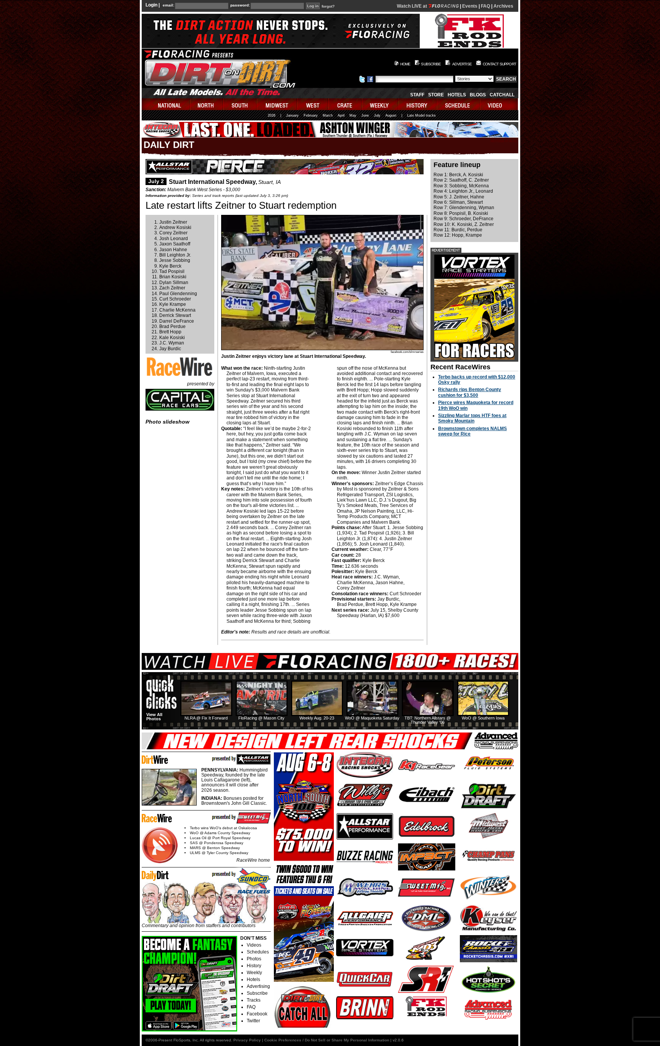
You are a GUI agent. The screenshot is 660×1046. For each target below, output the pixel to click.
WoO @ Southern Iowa (483, 718)
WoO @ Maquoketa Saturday (372, 718)
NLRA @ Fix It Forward (206, 718)
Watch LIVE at (412, 6)
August (390, 115)
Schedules (258, 952)
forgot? (328, 6)
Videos (254, 945)
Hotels (457, 94)
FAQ (485, 6)
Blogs (478, 94)
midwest (277, 104)
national (166, 104)
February (311, 115)
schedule (458, 104)
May (352, 115)
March (328, 115)
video (499, 104)
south (240, 104)
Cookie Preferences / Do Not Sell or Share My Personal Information (326, 1040)
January (292, 115)
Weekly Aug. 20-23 (316, 718)
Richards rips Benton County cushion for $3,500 (469, 392)
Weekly (254, 972)
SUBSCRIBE (431, 64)
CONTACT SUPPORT (499, 64)
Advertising (258, 986)
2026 (271, 115)
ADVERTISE (462, 64)
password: (240, 5)
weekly (380, 104)
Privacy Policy (247, 1040)
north (206, 104)
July (377, 115)
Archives (503, 6)
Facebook (257, 1014)
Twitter (253, 1020)
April (341, 115)
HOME (405, 64)
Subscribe (257, 993)
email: (168, 5)
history (418, 104)
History (254, 965)
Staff (417, 94)
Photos (254, 959)
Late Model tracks (421, 115)
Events (469, 6)
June (365, 115)
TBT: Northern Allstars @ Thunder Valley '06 (427, 720)
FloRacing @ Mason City (261, 718)
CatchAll (502, 94)
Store (436, 94)
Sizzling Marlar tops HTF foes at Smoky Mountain (472, 418)
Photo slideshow (167, 422)
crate (345, 104)
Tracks (253, 1000)
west (313, 104)
